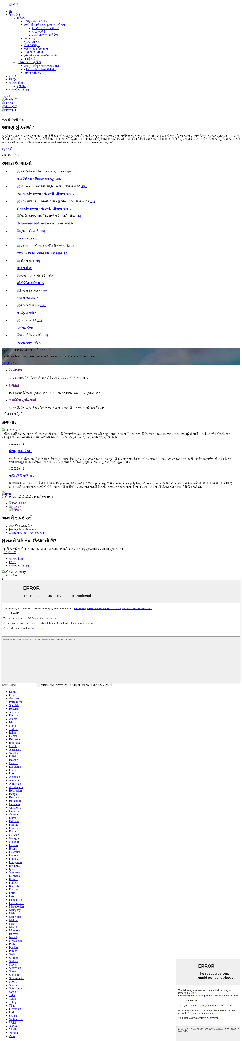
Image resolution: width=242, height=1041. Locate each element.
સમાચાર (14, 76)
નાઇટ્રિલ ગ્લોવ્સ (27, 312)
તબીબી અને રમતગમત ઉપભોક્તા (44, 24)
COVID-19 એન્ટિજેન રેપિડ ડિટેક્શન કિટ (42, 253)
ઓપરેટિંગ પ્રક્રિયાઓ (22, 400)
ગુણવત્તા (14, 385)
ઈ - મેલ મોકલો (10, 575)
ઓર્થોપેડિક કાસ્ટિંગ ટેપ (30, 283)
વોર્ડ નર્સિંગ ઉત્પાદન (36, 48)
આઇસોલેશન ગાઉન (29, 342)
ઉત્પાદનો (14, 14)
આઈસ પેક (30, 58)
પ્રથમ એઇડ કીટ (27, 238)
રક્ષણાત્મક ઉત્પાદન (36, 21)
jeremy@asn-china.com (23, 529)
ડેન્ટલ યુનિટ (32, 38)
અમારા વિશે (16, 82)
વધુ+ (68, 171)
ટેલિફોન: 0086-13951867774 (26, 532)
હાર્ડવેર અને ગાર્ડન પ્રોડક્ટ (40, 69)
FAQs (12, 79)
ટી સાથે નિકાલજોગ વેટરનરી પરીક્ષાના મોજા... (44, 208)
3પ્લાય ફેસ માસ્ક (27, 297)
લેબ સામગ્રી (32, 45)
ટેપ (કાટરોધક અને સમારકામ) (42, 65)
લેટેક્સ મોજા (24, 268)
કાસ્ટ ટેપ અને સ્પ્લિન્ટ (45, 28)
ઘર (10, 11)
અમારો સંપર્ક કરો (19, 89)
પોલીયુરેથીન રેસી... (20, 451)
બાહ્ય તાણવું (32, 41)
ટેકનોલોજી (15, 370)
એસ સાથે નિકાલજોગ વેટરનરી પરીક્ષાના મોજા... (46, 193)
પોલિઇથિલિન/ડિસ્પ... (21, 475)
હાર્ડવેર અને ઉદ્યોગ (29, 62)
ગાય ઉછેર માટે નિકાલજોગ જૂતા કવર (39, 178)
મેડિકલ (21, 18)
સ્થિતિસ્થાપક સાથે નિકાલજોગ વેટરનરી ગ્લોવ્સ (45, 223)
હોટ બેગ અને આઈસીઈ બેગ (41, 55)
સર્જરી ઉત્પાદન (33, 52)
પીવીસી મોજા (25, 327)
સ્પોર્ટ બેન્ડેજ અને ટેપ (45, 35)
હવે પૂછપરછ (9, 363)
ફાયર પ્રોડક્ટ (32, 72)
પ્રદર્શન (21, 86)
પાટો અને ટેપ (39, 31)
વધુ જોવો (7, 149)
